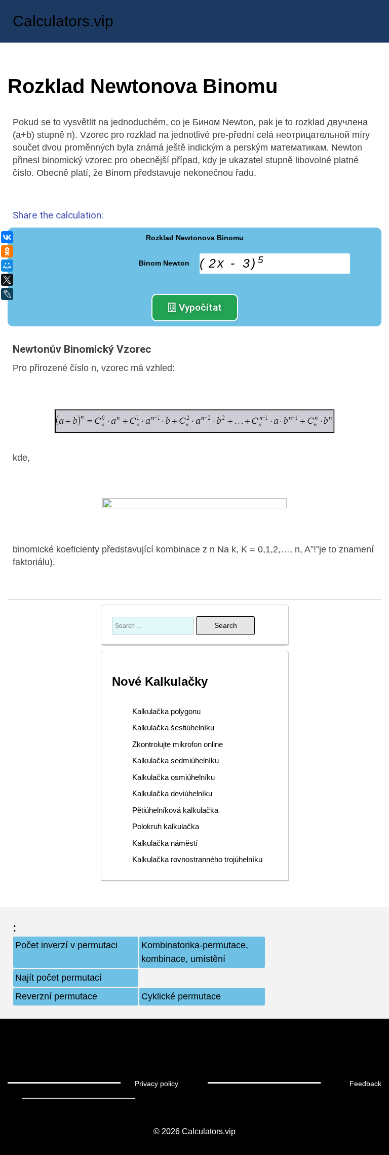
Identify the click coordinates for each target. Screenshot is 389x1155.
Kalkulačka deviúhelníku (172, 793)
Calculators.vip (63, 21)
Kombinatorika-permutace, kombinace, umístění (194, 952)
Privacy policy (156, 1083)
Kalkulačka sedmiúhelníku (175, 760)
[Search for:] (154, 625)
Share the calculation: (58, 215)
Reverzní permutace (56, 996)
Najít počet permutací (58, 978)
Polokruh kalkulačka (165, 826)
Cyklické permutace (181, 996)
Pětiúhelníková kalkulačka (175, 810)
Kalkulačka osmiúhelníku (173, 777)
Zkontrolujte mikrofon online (177, 744)
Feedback (365, 1083)
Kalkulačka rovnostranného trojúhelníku (197, 859)
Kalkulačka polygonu (166, 711)
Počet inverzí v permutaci (66, 945)
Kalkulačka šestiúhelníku (173, 727)
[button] (194, 307)
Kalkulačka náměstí (165, 843)
